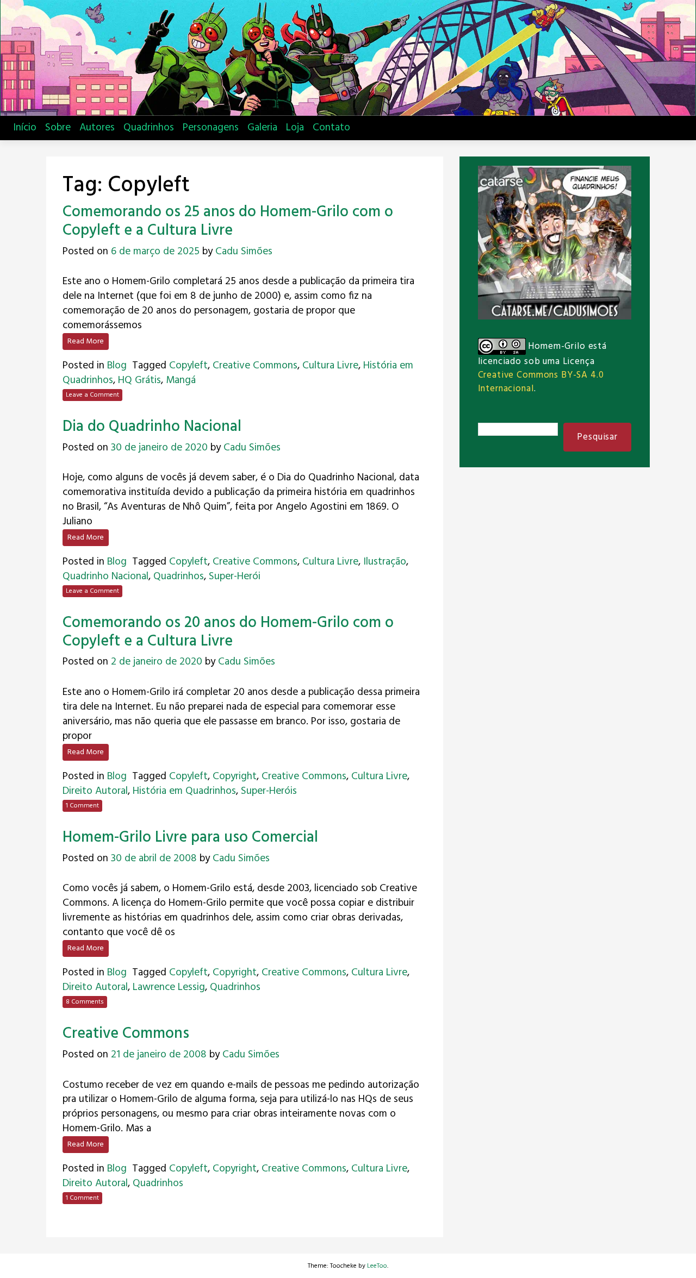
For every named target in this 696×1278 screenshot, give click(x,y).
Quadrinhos (148, 128)
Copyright (235, 776)
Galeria (262, 128)
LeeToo (377, 1266)
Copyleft (188, 366)
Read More (85, 341)
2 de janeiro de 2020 (156, 662)
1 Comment (82, 805)
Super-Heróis (269, 791)
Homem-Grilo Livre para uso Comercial (190, 837)
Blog (117, 366)
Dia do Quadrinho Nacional (152, 427)
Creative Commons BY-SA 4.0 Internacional (541, 382)
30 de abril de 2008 (154, 858)
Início (24, 128)
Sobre (58, 128)
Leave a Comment (92, 395)
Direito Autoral (95, 791)
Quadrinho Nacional (105, 576)
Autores (97, 128)
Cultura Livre (330, 366)
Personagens (211, 128)
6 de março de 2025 (155, 251)
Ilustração (384, 562)
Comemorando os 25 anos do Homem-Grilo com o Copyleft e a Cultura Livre (228, 221)
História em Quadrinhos (184, 791)
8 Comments (85, 1002)
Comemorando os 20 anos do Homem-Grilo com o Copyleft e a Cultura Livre (228, 632)
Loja (295, 128)
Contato (331, 128)
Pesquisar (597, 437)
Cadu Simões (243, 251)
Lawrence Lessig (169, 987)
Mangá (181, 380)
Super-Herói (234, 576)
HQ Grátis (139, 380)
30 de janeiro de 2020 (159, 448)
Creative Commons (255, 366)
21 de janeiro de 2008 (159, 1055)
